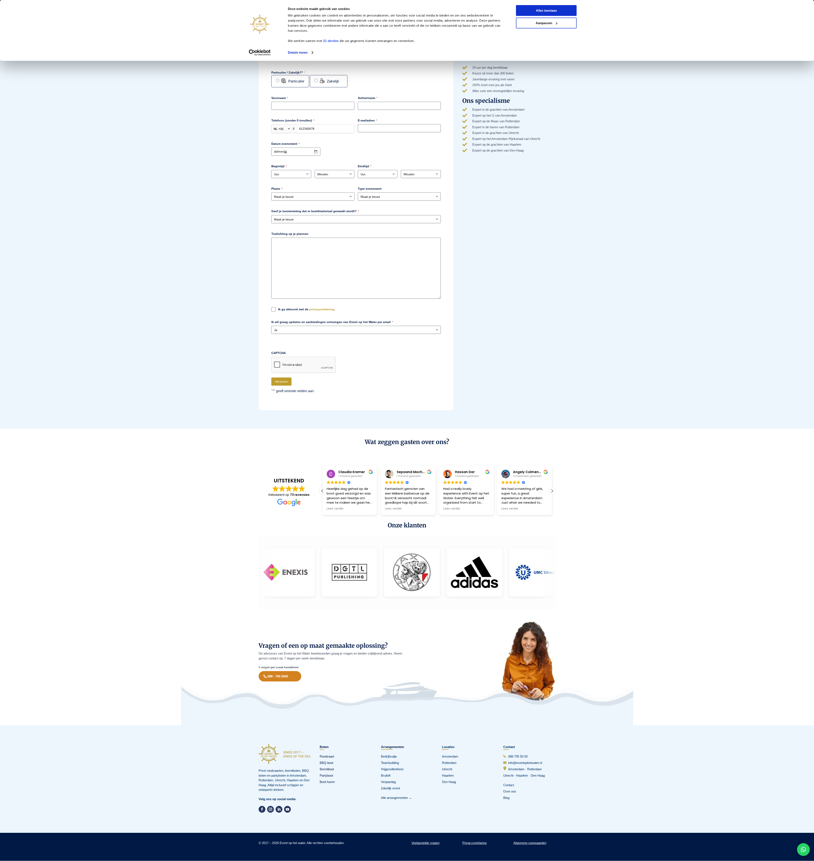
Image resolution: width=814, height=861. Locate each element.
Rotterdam (449, 763)
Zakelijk (333, 81)
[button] (552, 491)
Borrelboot (327, 769)
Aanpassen (544, 23)
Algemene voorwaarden (529, 843)
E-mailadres (367, 120)
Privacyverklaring (474, 843)
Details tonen (298, 52)
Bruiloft (385, 775)
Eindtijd (364, 166)
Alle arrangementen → (396, 798)
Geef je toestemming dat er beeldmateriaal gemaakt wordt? (315, 211)
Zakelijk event (390, 788)
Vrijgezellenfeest (392, 769)
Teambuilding (390, 763)
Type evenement (370, 188)
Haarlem (448, 775)
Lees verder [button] (335, 509)
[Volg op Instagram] (270, 809)
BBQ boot (326, 763)
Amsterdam (450, 756)
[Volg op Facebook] (262, 809)
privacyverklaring (321, 309)
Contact (508, 785)
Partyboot (326, 775)
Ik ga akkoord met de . (306, 309)
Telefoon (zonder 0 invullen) (292, 120)
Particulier (296, 81)
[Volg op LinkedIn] (279, 809)
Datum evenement (285, 143)
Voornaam (279, 98)
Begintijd (279, 166)
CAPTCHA (278, 353)
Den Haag (449, 782)
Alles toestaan (546, 10)
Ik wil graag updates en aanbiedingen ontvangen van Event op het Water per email (332, 322)
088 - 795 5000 (278, 676)
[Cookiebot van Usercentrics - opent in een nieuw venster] (259, 52)
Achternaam (368, 98)
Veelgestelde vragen (425, 843)
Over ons (509, 791)
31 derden (331, 41)
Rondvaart (327, 756)
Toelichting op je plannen (289, 233)
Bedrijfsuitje (389, 756)
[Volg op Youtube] (287, 809)
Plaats (277, 188)
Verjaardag (388, 782)
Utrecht (447, 769)
